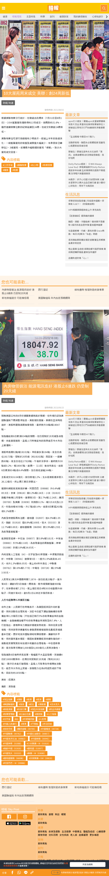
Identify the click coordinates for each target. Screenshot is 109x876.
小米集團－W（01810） (39, 743)
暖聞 (63, 814)
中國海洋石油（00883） (15, 738)
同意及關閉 (88, 864)
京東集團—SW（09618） (42, 758)
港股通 (42, 704)
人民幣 (43, 718)
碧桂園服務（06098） (14, 758)
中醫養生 (77, 831)
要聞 (51, 814)
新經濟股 (8, 709)
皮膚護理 (83, 835)
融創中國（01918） (13, 748)
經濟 (39, 699)
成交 (32, 704)
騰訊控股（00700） (27, 728)
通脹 (49, 699)
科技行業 (22, 709)
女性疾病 (64, 835)
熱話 (57, 814)
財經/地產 (8, 103)
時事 (42, 16)
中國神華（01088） (13, 743)
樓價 (6, 169)
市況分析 (48, 723)
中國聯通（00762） (13, 733)
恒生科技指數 (38, 709)
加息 (22, 704)
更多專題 (94, 835)
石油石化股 (25, 714)
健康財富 (64, 16)
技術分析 (8, 728)
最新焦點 (42, 814)
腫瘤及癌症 (89, 831)
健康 (5, 16)
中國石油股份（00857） (39, 733)
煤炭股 (39, 714)
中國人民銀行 (10, 723)
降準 (24, 723)
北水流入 (55, 704)
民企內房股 (55, 709)
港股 (20, 699)
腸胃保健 (42, 835)
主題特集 (30, 16)
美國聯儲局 (9, 704)
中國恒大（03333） (13, 753)
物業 (16, 169)
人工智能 (52, 714)
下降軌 (35, 723)
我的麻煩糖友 (80, 16)
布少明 (35, 164)
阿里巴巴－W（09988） (15, 763)
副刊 (52, 16)
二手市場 (8, 164)
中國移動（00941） (41, 738)
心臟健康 (100, 831)
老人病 (73, 835)
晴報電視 (16, 16)
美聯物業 (22, 164)
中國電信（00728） (51, 728)
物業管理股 (9, 714)
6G (17, 718)
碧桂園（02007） (36, 748)
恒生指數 (8, 699)
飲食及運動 (54, 831)
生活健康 (66, 831)
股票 (30, 699)
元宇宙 (7, 718)
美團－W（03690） (37, 753)
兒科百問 (53, 835)
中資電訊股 (29, 718)
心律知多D (97, 16)
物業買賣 (48, 164)
